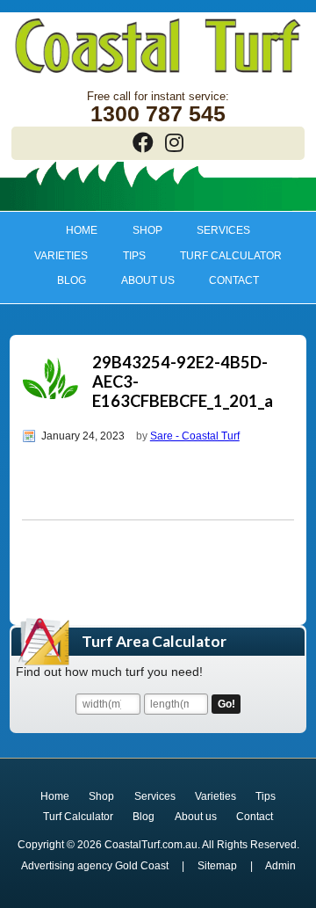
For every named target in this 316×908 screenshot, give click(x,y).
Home (81, 230)
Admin (280, 866)
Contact (234, 280)
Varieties (52, 256)
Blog (71, 280)
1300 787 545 (158, 114)
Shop (139, 230)
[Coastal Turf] (158, 74)
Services (215, 230)
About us (139, 280)
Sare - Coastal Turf (195, 436)
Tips (125, 256)
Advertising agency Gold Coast (95, 866)
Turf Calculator (231, 256)
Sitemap (217, 866)
